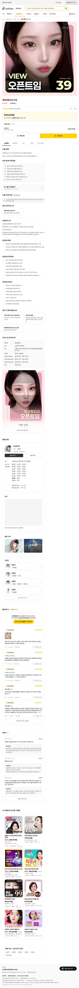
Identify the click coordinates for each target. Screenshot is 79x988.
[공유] (75, 108)
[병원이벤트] (23, 14)
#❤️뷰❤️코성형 (8, 689)
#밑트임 (32, 958)
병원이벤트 (19, 14)
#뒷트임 (26, 958)
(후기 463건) (16, 108)
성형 (15, 19)
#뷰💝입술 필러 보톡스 (10, 655)
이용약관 (4, 982)
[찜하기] (71, 108)
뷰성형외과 (13, 103)
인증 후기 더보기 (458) (21, 726)
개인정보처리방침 (12, 982)
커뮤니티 (28, 14)
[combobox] (72, 14)
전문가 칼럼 (52, 14)
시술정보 (36, 14)
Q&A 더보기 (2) (21, 804)
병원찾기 (9, 14)
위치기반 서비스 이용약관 (22, 982)
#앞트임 (14, 958)
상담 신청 (59, 136)
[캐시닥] (3, 19)
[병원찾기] (13, 14)
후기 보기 (33, 455)
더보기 (6, 718)
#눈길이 (7, 958)
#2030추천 (8, 961)
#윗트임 (20, 958)
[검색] (65, 8)
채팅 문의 (22, 136)
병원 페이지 (13, 455)
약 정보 (45, 14)
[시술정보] (40, 14)
